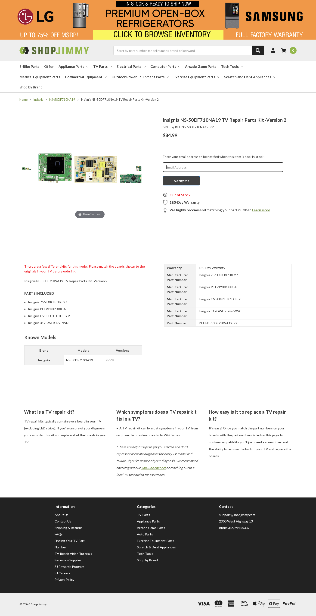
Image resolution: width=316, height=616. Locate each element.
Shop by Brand (31, 87)
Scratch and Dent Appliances (247, 77)
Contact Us (63, 521)
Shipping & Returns (69, 528)
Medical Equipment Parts (39, 77)
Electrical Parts (129, 66)
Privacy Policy (64, 580)
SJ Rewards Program (69, 567)
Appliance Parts (71, 66)
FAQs (59, 534)
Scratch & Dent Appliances (156, 547)
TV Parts (100, 66)
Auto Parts (145, 534)
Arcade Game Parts (200, 66)
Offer (49, 66)
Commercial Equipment (83, 77)
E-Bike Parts (29, 66)
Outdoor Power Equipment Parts (138, 77)
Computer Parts (163, 66)
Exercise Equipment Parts (194, 77)
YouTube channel (153, 468)
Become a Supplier (68, 560)
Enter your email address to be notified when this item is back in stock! (214, 157)
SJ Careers (62, 573)
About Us (61, 515)
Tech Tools (230, 66)
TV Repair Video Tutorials (73, 554)
